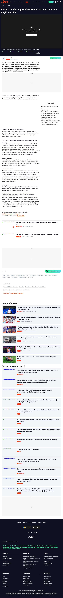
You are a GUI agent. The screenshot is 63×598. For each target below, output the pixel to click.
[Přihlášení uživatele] (55, 2)
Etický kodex (42, 594)
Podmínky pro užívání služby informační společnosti (30, 593)
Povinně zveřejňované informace (51, 594)
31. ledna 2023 (20, 215)
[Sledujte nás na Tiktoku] (34, 532)
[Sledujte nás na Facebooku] (26, 532)
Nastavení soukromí (9, 594)
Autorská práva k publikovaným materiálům (13, 593)
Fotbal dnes (6, 293)
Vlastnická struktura (17, 594)
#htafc (3, 214)
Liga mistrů (20, 293)
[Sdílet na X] (6, 271)
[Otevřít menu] (60, 2)
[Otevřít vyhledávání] (58, 2)
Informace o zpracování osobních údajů (46, 593)
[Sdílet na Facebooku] (3, 271)
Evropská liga (13, 293)
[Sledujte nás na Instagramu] (29, 532)
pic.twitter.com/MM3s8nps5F (12, 214)
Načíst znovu (31, 34)
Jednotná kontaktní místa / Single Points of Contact (31, 594)
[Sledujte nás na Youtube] (37, 532)
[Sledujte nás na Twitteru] (31, 532)
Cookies (55, 593)
